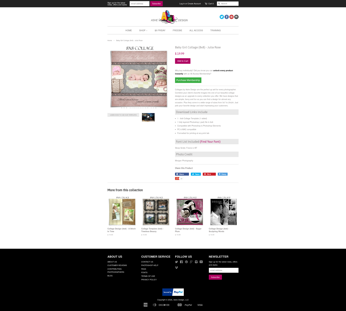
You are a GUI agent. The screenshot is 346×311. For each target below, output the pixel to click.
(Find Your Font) (210, 141)
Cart (211, 3)
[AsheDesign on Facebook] (226, 18)
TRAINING (215, 30)
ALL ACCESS (196, 30)
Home (109, 40)
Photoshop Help (149, 265)
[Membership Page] (188, 82)
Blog (110, 275)
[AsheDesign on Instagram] (236, 18)
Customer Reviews (117, 265)
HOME (128, 30)
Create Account (194, 3)
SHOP (142, 30)
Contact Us (147, 261)
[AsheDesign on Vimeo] (176, 268)
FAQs (143, 268)
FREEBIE (177, 30)
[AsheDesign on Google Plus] (191, 262)
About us (112, 261)
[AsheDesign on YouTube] (201, 262)
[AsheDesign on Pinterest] (231, 18)
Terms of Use (148, 276)
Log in (182, 3)
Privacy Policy (149, 279)
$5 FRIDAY (160, 30)
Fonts (144, 272)
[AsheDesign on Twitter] (222, 18)
